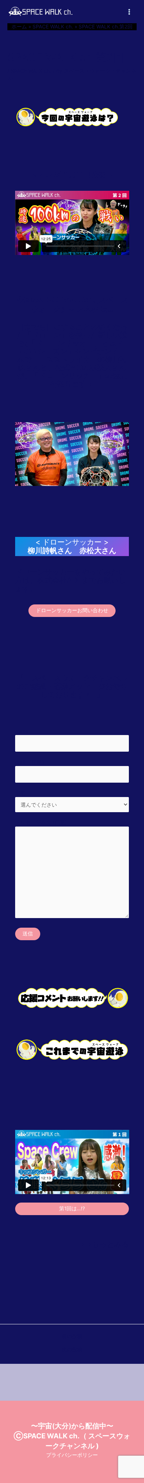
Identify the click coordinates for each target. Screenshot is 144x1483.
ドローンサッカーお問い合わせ (72, 610)
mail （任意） (31, 762)
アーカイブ (72, 1380)
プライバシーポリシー (72, 1455)
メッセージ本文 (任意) (41, 822)
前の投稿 (72, 1336)
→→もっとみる (103, 1244)
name (21, 731)
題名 (20, 793)
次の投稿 (72, 1349)
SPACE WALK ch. (31, 71)
